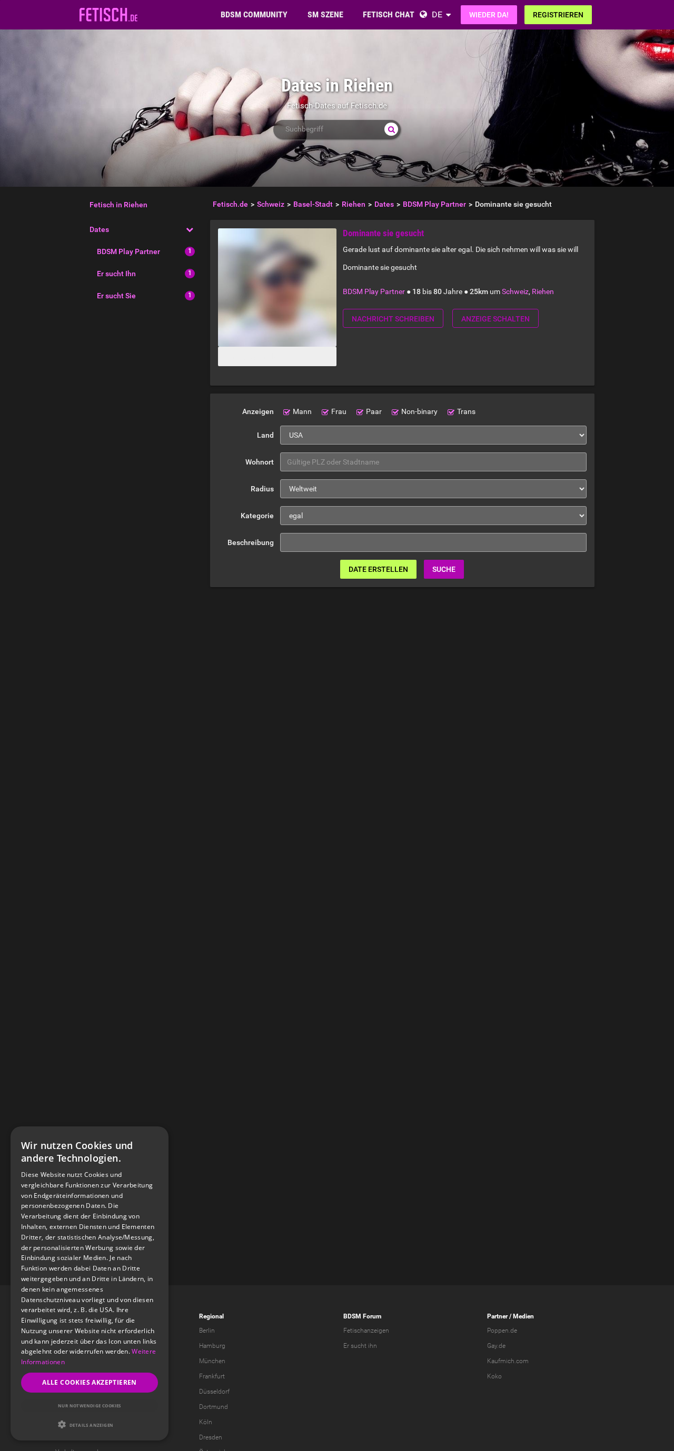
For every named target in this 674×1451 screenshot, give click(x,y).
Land (265, 435)
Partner (497, 1316)
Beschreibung (250, 542)
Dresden (210, 1437)
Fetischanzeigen (366, 1330)
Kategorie (257, 515)
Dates (99, 229)
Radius (262, 489)
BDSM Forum (362, 1316)
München (212, 1361)
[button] (89, 1424)
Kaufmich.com (508, 1361)
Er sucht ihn (360, 1345)
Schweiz (515, 291)
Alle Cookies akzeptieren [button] (89, 1382)
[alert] (89, 1283)
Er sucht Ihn (116, 273)
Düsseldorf (214, 1391)
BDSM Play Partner (128, 251)
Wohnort (259, 462)
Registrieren (558, 15)
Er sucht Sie (116, 295)
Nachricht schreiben (393, 319)
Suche (443, 569)
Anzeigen (258, 411)
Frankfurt (212, 1376)
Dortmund (213, 1406)
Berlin (207, 1330)
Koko (494, 1376)
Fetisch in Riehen (118, 204)
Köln (205, 1422)
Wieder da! (489, 15)
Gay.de (496, 1345)
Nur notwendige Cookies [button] (89, 1405)
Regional (211, 1316)
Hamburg (212, 1345)
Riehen (543, 291)
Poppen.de (502, 1330)
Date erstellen (378, 569)
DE (437, 14)
